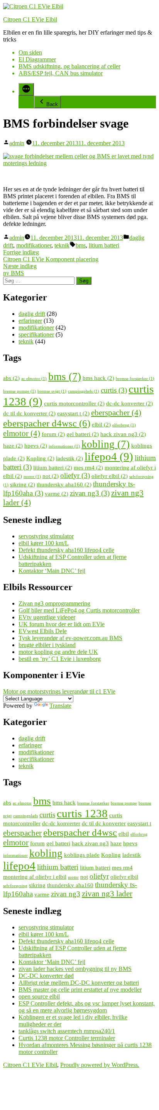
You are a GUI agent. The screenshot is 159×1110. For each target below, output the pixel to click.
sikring (22, 484)
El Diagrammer (37, 59)
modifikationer (33, 245)
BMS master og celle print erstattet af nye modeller (80, 989)
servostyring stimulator (46, 536)
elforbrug (124, 425)
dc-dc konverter (129, 403)
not (50, 476)
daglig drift (32, 313)
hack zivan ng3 (123, 434)
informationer (64, 446)
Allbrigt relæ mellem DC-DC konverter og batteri (79, 982)
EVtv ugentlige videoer (47, 617)
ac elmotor (34, 379)
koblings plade (82, 854)
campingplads (83, 391)
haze (13, 445)
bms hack (98, 378)
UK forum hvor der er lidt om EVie (62, 624)
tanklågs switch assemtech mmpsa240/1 (67, 1031)
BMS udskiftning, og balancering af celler (69, 66)
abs (11, 378)
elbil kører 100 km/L (44, 543)
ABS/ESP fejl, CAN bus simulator (61, 73)
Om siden (30, 52)
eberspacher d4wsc (46, 423)
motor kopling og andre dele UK (58, 652)
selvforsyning (15, 886)
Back (52, 104)
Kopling (40, 458)
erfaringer (30, 320)
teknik (61, 245)
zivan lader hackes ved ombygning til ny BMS (75, 969)
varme (56, 493)
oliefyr (75, 475)
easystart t (73, 413)
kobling (105, 444)
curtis (114, 390)
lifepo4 (109, 456)
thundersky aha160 (64, 484)
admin (16, 143)
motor (32, 477)
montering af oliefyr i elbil (34, 876)
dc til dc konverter (29, 413)
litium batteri (104, 245)
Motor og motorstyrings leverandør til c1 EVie (59, 691)
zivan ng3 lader (107, 893)
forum (53, 434)
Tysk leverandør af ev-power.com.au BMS (70, 638)
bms (81, 245)
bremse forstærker (135, 379)
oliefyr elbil (109, 476)
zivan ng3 (90, 493)
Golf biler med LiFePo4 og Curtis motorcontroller (79, 610)
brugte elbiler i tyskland (47, 645)
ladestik (69, 458)
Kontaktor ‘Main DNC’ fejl (52, 570)
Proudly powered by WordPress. (99, 1065)
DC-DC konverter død (46, 975)
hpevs (35, 445)
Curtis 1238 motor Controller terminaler (67, 1038)
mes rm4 (88, 467)
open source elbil (39, 996)
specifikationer (36, 334)
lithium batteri (57, 867)
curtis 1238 (82, 813)
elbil (101, 424)
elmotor (21, 433)
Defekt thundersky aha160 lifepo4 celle (66, 550)
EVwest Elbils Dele (43, 631)
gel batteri (82, 434)
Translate (60, 705)
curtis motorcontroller (74, 403)
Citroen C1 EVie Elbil (30, 19)
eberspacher (116, 412)
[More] (26, 89)
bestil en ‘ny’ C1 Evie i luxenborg (60, 658)
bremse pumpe (19, 391)
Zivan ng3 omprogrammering (54, 603)
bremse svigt (51, 391)
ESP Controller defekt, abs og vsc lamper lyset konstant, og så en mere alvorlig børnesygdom (87, 1007)
